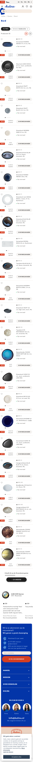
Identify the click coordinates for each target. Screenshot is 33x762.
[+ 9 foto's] (7, 332)
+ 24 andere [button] (16, 579)
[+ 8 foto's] (7, 288)
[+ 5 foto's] (7, 266)
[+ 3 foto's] (7, 66)
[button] (16, 29)
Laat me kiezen (8, 752)
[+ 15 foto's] (7, 310)
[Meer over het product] (7, 88)
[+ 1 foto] (7, 44)
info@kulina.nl (16, 718)
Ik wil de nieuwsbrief (16, 659)
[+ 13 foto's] (7, 111)
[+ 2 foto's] (7, 221)
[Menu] (2, 6)
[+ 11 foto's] (7, 510)
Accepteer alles (16, 757)
